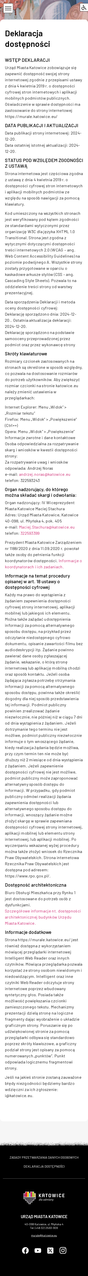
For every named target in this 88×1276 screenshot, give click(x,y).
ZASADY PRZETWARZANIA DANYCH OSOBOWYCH (44, 1157)
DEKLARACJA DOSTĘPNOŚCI (44, 1166)
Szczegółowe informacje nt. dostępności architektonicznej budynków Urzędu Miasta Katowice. (43, 917)
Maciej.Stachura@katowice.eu (47, 527)
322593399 (30, 533)
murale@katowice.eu (44, 1235)
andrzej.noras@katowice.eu (45, 474)
